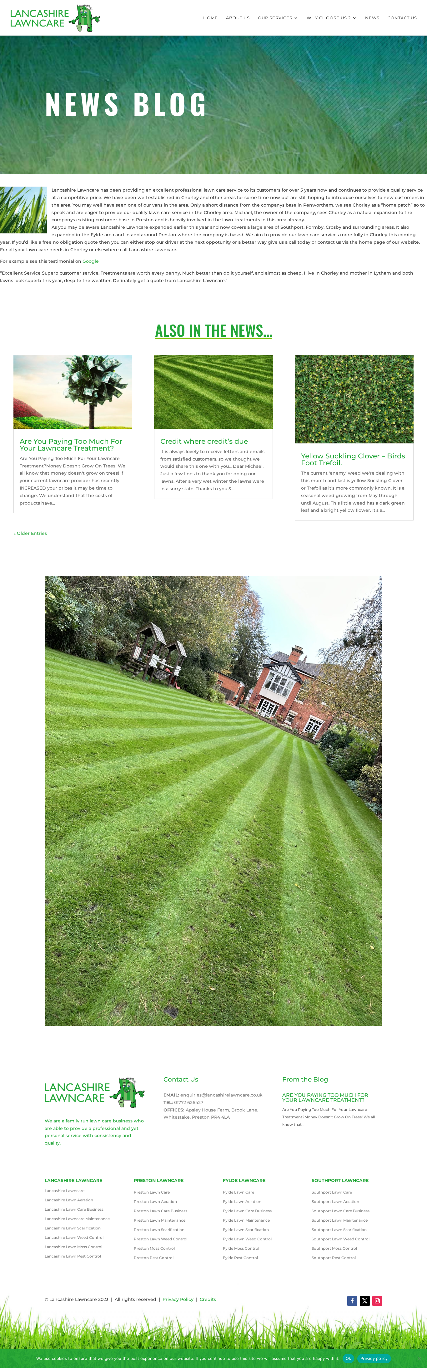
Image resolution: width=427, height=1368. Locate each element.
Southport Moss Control (334, 1248)
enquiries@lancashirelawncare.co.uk (221, 1095)
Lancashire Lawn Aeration (69, 1200)
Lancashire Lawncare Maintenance (77, 1219)
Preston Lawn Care (152, 1192)
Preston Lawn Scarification (159, 1230)
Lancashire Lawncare (64, 1191)
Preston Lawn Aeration (155, 1201)
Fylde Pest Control (240, 1258)
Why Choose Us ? (329, 18)
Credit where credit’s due (204, 441)
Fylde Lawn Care (238, 1192)
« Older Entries (30, 533)
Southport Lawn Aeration (335, 1201)
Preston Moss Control (154, 1248)
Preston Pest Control (153, 1258)
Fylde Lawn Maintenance (246, 1220)
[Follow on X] (365, 1301)
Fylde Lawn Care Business (247, 1211)
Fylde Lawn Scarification (246, 1230)
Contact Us (402, 18)
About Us (238, 18)
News (372, 18)
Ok (348, 1358)
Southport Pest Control (334, 1258)
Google (91, 261)
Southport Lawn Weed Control (340, 1239)
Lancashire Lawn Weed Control (74, 1237)
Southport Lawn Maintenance (340, 1220)
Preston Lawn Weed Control (160, 1239)
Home (210, 18)
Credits (208, 1299)
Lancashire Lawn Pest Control (73, 1256)
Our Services (275, 18)
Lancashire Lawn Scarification (73, 1228)
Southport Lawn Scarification (339, 1230)
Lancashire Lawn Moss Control (73, 1247)
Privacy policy (374, 1358)
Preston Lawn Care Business (160, 1211)
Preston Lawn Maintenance (159, 1220)
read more (294, 1131)
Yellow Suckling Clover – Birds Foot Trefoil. (353, 459)
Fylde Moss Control (241, 1248)
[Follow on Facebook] (352, 1301)
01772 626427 (188, 1102)
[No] (419, 1359)
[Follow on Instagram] (377, 1301)
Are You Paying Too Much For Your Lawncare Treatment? (71, 444)
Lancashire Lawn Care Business (74, 1209)
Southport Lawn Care (332, 1192)
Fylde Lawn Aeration (242, 1201)
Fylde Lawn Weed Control (247, 1239)
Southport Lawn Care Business (340, 1211)
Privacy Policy (178, 1299)
